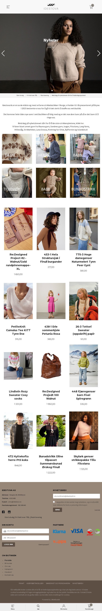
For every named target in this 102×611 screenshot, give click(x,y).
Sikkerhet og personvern (58, 583)
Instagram (9, 569)
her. (82, 123)
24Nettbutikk (55, 600)
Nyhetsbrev (78, 583)
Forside (8, 560)
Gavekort (8, 572)
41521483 (12, 498)
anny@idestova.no (14, 502)
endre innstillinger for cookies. (59, 595)
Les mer (97, 510)
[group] (51, 53)
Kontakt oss (9, 575)
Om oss (7, 566)
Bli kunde (8, 563)
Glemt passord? (44, 545)
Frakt (21, 583)
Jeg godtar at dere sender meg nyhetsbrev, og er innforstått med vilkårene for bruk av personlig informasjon (76, 503)
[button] (99, 53)
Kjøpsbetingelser (35, 583)
